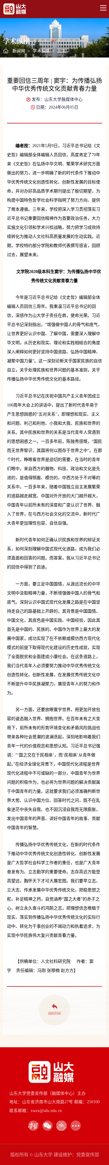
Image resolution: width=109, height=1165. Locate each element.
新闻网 (18, 51)
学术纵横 (41, 51)
